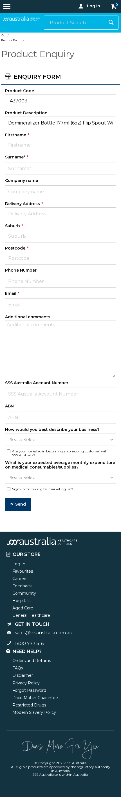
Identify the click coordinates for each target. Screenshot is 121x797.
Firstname (16, 135)
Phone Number (21, 270)
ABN (9, 406)
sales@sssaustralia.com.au (44, 632)
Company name (21, 180)
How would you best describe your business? (52, 429)
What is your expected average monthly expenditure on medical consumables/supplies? (60, 464)
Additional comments (27, 317)
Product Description (26, 113)
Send (20, 504)
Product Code (19, 91)
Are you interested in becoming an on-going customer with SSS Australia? (60, 453)
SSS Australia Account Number (36, 383)
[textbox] (74, 22)
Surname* (15, 157)
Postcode (15, 248)
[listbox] (60, 439)
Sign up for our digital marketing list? (42, 489)
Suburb (13, 226)
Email (11, 293)
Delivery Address (23, 203)
